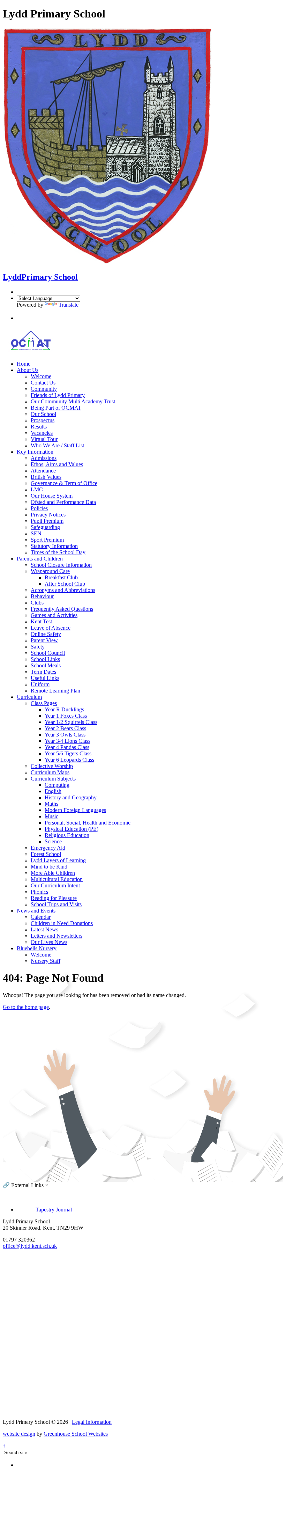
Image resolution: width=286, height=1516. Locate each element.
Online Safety (46, 634)
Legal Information (92, 1422)
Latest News (44, 929)
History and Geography (71, 797)
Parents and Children (40, 559)
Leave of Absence (50, 628)
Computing (57, 785)
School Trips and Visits (56, 904)
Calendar (41, 917)
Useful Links (45, 678)
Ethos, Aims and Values (57, 464)
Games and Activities (54, 615)
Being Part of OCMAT (56, 408)
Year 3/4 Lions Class (67, 741)
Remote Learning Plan (55, 691)
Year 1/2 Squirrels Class (71, 722)
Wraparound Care (50, 571)
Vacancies (42, 433)
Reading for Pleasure (54, 898)
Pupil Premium (47, 521)
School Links (45, 659)
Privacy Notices (48, 515)
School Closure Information (61, 565)
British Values (46, 477)
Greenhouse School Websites (76, 1434)
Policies (39, 508)
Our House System (52, 496)
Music (51, 816)
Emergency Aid (48, 848)
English (53, 791)
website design (19, 1434)
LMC (37, 489)
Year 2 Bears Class (65, 728)
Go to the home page (26, 1007)
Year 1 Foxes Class (66, 716)
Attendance (43, 471)
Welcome (41, 376)
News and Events (36, 911)
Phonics (39, 892)
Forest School (46, 854)
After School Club (65, 584)
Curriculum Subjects (53, 779)
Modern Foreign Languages (75, 810)
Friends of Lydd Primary (58, 395)
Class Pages (44, 703)
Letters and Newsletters (56, 936)
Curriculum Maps (50, 772)
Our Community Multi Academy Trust (73, 401)
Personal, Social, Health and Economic (87, 823)
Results (39, 427)
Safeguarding (45, 527)
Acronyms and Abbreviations (63, 590)
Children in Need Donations (62, 923)
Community (44, 389)
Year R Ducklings (64, 709)
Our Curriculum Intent (55, 885)
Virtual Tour (44, 439)
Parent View (44, 640)
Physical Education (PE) (71, 829)
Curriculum (29, 697)
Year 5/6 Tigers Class (68, 753)
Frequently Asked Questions (62, 609)
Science (53, 841)
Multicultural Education (57, 879)
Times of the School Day (58, 552)
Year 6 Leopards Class (69, 760)
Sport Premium (47, 540)
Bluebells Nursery (37, 948)
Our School (43, 414)
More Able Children (53, 873)
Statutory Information (54, 546)
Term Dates (43, 672)
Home (23, 364)
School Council (48, 653)
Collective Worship (52, 766)
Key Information (35, 452)
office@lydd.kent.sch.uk (30, 1246)
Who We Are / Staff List (57, 445)
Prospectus (42, 420)
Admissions (44, 458)
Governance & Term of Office (64, 483)
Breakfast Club (61, 577)
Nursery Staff (45, 961)
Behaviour (42, 596)
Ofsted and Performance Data (63, 502)
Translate (68, 305)
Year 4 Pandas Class (67, 747)
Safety (38, 647)
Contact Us (43, 383)
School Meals (46, 665)
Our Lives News (49, 942)
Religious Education (67, 835)
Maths (51, 804)
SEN (36, 533)
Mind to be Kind (49, 867)
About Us (27, 370)
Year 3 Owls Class (65, 735)
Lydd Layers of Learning (58, 860)
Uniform (40, 684)
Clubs (37, 603)
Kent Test (41, 621)
